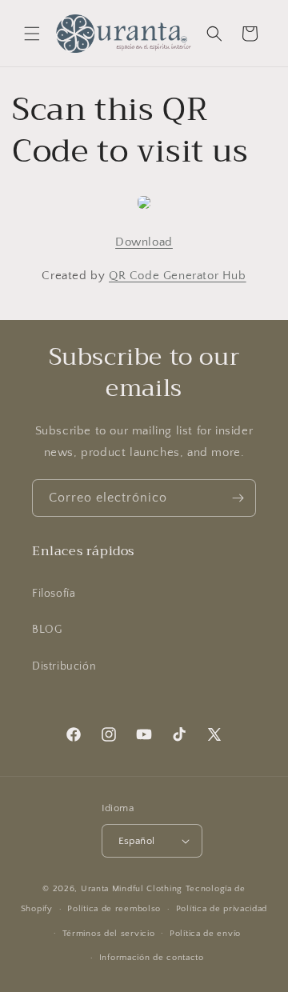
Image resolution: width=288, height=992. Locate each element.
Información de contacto (151, 957)
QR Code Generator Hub (177, 275)
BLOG (47, 629)
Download (144, 242)
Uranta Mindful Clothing (133, 889)
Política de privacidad (221, 909)
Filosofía (53, 593)
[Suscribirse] (237, 498)
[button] (32, 33)
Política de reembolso (114, 909)
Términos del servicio (108, 933)
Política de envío (205, 933)
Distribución (64, 666)
